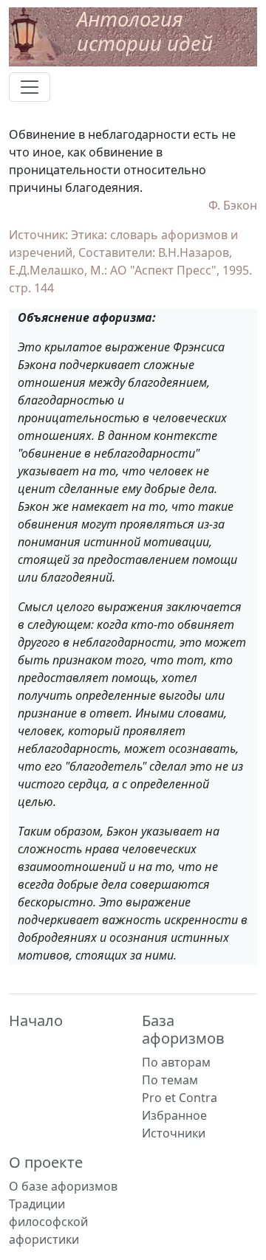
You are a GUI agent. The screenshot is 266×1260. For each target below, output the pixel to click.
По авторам (176, 1062)
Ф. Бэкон (232, 205)
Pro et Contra (179, 1097)
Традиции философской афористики (48, 1221)
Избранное (174, 1115)
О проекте (46, 1162)
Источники (173, 1133)
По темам (170, 1080)
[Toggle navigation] (29, 87)
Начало (36, 1020)
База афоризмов (183, 1029)
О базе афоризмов (63, 1186)
